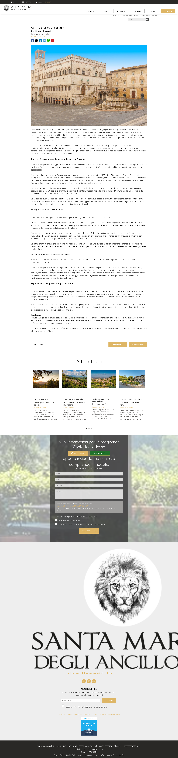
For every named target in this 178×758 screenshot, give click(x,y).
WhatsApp (100, 453)
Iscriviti (109, 700)
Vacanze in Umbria (38, 36)
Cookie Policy (71, 755)
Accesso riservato (85, 755)
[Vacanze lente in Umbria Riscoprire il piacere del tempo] (132, 383)
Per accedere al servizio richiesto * (70, 520)
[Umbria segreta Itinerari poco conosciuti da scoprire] (46, 383)
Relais (90, 11)
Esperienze (121, 11)
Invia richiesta (89, 531)
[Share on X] (36, 40)
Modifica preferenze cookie (110, 714)
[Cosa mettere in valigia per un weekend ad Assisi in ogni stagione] (74, 383)
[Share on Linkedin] (40, 40)
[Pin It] (52, 40)
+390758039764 (79, 453)
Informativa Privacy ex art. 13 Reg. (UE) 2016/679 (72, 506)
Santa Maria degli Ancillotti (89, 724)
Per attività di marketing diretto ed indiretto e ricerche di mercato (81, 524)
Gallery (153, 11)
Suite (106, 11)
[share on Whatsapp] (48, 40)
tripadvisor (94, 681)
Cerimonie (137, 11)
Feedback (78, 714)
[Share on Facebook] (32, 40)
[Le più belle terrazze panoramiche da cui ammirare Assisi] (103, 383)
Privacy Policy (59, 755)
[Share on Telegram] (44, 40)
